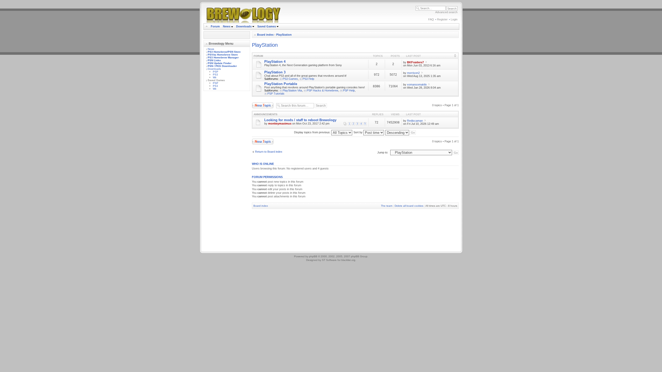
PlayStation (284, 34)
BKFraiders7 (415, 62)
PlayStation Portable (280, 84)
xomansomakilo (417, 84)
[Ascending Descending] (400, 132)
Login (454, 19)
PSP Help (349, 90)
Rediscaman (415, 120)
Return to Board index (268, 151)
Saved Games (267, 26)
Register (442, 19)
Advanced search (446, 12)
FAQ (431, 19)
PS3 (215, 74)
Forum (215, 26)
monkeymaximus (279, 123)
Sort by (358, 132)
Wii (214, 77)
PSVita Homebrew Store (223, 54)
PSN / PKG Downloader (222, 66)
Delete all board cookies (409, 205)
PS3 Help (308, 78)
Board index (265, 34)
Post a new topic (262, 103)
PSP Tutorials (275, 93)
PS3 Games (290, 78)
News (226, 26)
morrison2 (413, 72)
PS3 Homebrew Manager (223, 57)
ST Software (329, 260)
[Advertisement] (226, 172)
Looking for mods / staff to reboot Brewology (300, 120)
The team (386, 205)
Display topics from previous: (312, 132)
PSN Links (214, 60)
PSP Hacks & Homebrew (322, 90)
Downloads (244, 26)
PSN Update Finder (219, 63)
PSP (215, 71)
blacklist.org (348, 260)
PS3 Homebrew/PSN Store (224, 51)
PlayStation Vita (292, 90)
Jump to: (382, 152)
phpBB (313, 256)
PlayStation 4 (274, 62)
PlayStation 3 (274, 72)
